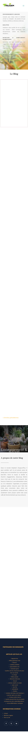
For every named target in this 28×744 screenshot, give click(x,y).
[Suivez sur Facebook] (6, 723)
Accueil (9, 501)
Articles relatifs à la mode (15, 683)
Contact (6, 713)
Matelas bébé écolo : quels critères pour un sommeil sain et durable (14, 89)
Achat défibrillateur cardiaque (15, 703)
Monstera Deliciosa (15, 679)
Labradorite (15, 689)
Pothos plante (14, 677)
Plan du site (7, 717)
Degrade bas (14, 658)
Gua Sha (15, 687)
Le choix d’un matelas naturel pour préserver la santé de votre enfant (14, 347)
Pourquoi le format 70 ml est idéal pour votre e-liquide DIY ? (13, 304)
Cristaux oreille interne (15, 697)
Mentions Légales (8, 715)
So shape (14, 675)
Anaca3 (15, 681)
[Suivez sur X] (11, 723)
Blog (10, 64)
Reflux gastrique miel (14, 660)
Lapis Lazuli (15, 685)
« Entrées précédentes (11, 418)
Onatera (15, 691)
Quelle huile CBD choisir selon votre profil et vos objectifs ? (13, 392)
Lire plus (14, 120)
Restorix (15, 662)
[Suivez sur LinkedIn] (16, 723)
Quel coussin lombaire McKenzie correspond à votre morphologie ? (13, 260)
